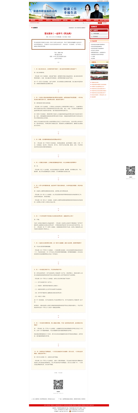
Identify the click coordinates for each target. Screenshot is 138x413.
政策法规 (65, 20)
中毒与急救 (96, 33)
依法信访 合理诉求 (95, 50)
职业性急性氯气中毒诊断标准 (97, 48)
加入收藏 (106, 1)
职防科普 (96, 20)
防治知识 (95, 36)
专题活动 (88, 20)
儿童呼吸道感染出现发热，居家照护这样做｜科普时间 (73, 399)
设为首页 (101, 1)
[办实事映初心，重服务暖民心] (99, 80)
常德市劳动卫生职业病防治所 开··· (99, 88)
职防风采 (80, 20)
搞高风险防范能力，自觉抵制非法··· (98, 52)
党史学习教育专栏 (104, 20)
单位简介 (40, 20)
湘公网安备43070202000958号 (77, 411)
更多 (107, 62)
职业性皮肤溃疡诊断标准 (96, 46)
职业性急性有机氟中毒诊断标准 (98, 44)
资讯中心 (48, 20)
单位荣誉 (93, 58)
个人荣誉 (93, 56)
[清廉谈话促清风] (99, 68)
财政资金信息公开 (56, 20)
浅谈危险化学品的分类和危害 (97, 54)
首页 (76, 27)
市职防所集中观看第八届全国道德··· (99, 84)
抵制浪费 (94, 97)
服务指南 (73, 20)
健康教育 (83, 27)
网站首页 (33, 20)
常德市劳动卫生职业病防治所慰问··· (99, 90)
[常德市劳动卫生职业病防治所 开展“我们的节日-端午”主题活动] (99, 74)
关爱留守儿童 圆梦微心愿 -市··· (98, 86)
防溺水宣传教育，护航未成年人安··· (99, 94)
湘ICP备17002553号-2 (64, 411)
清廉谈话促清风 (95, 82)
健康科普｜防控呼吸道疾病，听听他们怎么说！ (45, 399)
